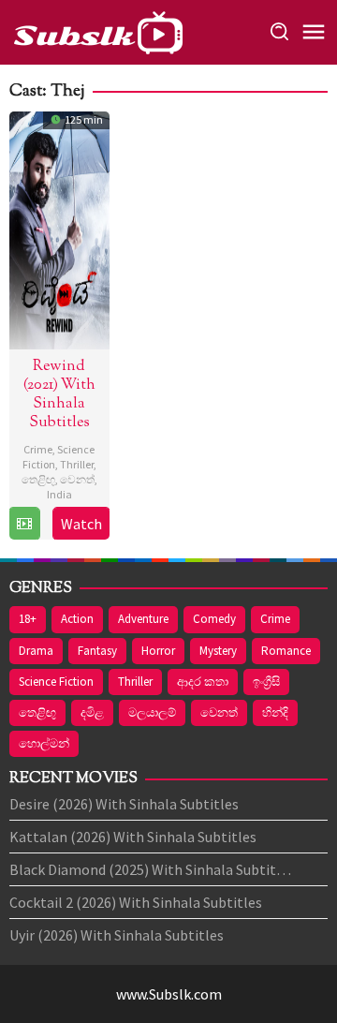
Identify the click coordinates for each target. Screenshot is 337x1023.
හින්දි (275, 712)
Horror (158, 651)
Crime (37, 449)
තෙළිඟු (38, 479)
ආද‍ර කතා (202, 681)
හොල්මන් (44, 743)
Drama (36, 651)
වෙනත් (77, 479)
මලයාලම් (152, 712)
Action (77, 619)
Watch (81, 523)
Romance (286, 651)
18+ (28, 619)
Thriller (77, 464)
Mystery (218, 651)
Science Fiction (56, 681)
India (59, 494)
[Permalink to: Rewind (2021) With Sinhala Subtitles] (59, 227)
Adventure (143, 619)
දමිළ (92, 712)
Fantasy (97, 651)
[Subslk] (97, 30)
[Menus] (314, 33)
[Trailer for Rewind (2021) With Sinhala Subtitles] (24, 524)
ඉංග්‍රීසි (266, 681)
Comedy (214, 619)
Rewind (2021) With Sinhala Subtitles (59, 395)
